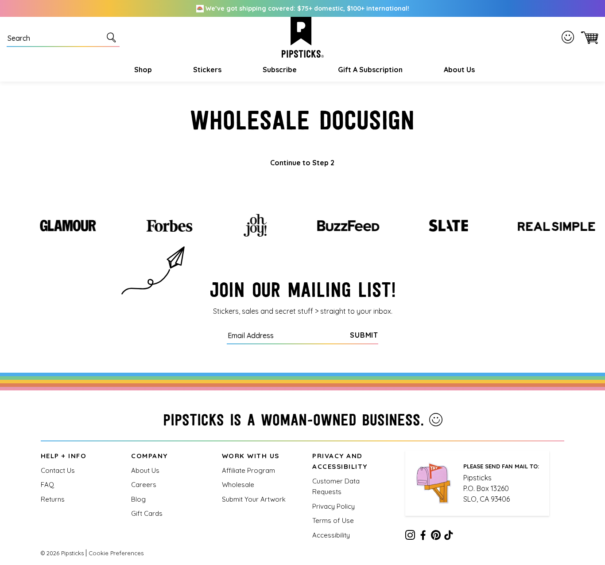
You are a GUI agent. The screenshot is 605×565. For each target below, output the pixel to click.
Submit (364, 335)
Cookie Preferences (116, 553)
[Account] (570, 37)
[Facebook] (423, 536)
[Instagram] (410, 536)
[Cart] (588, 37)
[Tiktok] (449, 536)
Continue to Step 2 (302, 162)
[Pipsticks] (303, 37)
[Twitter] (436, 536)
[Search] (113, 37)
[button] (142, 70)
